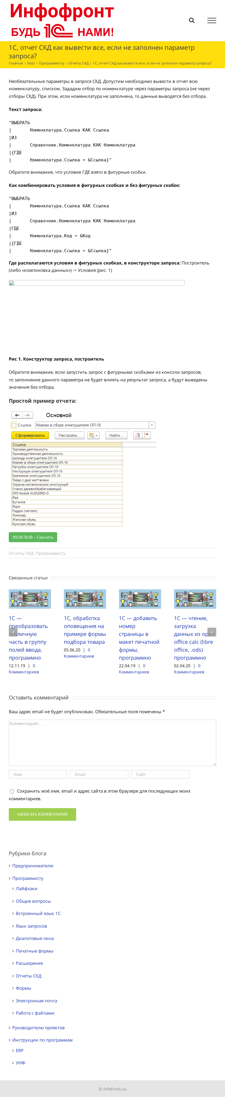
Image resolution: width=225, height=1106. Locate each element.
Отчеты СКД (21, 553)
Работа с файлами (35, 1013)
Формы (23, 988)
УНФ (20, 1063)
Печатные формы (35, 951)
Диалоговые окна (35, 938)
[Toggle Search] (192, 20)
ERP (19, 1050)
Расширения (29, 963)
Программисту (50, 553)
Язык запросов (31, 926)
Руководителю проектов (38, 1027)
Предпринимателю (32, 865)
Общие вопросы (33, 901)
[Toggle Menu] (212, 20)
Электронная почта (36, 1000)
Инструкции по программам (42, 1040)
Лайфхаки (27, 888)
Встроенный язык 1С (38, 913)
